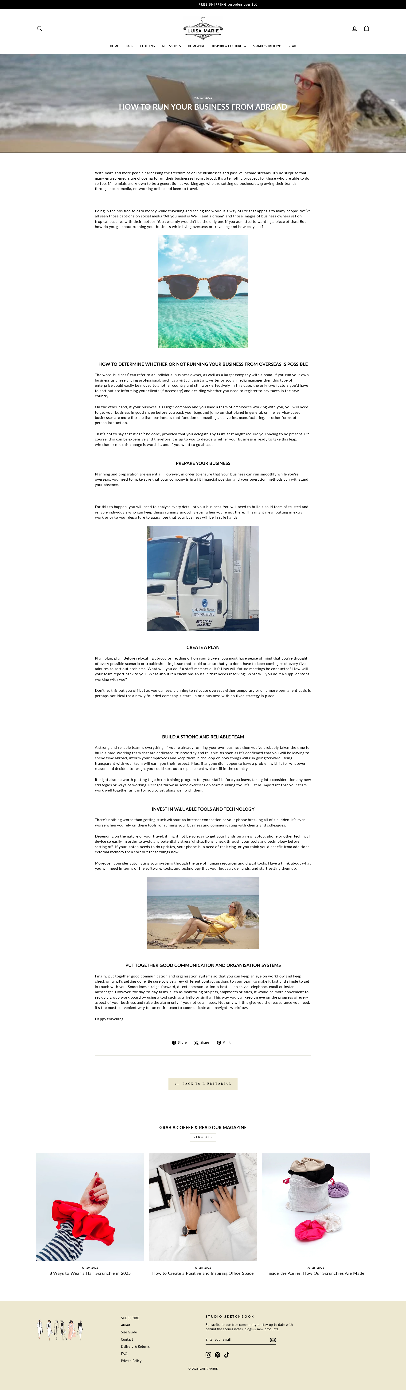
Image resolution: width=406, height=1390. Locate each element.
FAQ (124, 1354)
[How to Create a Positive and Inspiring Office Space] (203, 1207)
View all (203, 1137)
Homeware (196, 46)
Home (114, 46)
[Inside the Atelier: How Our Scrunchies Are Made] (316, 1207)
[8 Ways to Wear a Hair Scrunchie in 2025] (90, 1207)
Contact (127, 1339)
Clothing (147, 46)
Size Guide (129, 1332)
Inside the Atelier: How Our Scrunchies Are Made (315, 1273)
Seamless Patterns (267, 46)
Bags (129, 46)
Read (292, 46)
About (125, 1325)
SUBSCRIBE (130, 1318)
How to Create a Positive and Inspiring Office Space (203, 1273)
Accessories (171, 46)
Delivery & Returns (135, 1346)
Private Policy (131, 1361)
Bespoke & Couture (227, 46)
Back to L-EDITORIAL (206, 1084)
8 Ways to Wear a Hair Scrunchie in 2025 (90, 1273)
